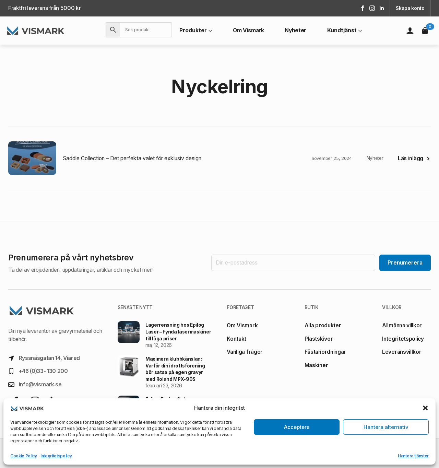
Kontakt (236, 339)
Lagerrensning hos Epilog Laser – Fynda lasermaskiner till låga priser (178, 331)
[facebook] (362, 8)
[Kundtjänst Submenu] (359, 30)
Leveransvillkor (401, 352)
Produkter (193, 30)
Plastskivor (319, 339)
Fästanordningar (325, 352)
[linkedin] (381, 8)
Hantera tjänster (413, 455)
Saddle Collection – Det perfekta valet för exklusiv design (132, 158)
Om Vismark (248, 30)
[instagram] (372, 8)
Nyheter (295, 30)
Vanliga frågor (245, 352)
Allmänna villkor (402, 325)
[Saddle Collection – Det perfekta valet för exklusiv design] (32, 158)
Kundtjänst (342, 30)
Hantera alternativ (386, 427)
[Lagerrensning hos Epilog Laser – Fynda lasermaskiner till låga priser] (129, 335)
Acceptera (297, 427)
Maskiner (316, 365)
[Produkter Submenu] (209, 30)
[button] (425, 408)
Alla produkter (323, 325)
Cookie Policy (23, 455)
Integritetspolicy (56, 455)
